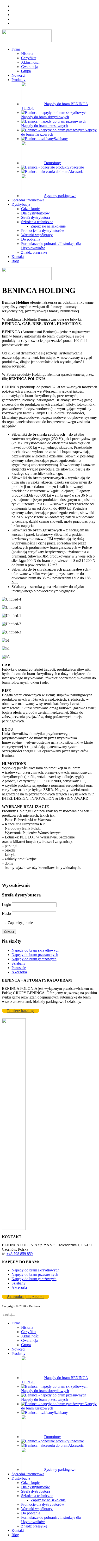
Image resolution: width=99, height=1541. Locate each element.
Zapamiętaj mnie (20, 923)
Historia (27, 53)
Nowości (18, 75)
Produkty (18, 80)
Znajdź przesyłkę (34, 252)
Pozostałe (19, 968)
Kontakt (18, 257)
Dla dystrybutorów (35, 213)
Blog (15, 261)
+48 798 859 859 (19, 1254)
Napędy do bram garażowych (34, 959)
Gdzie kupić (30, 209)
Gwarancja (29, 67)
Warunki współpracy (37, 235)
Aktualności (30, 62)
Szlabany (18, 963)
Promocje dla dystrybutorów (42, 230)
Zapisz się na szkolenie (48, 226)
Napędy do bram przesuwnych (35, 955)
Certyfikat (28, 58)
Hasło (6, 913)
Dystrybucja (21, 204)
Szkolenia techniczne (37, 222)
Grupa (26, 71)
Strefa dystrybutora (35, 217)
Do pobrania (30, 239)
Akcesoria (19, 972)
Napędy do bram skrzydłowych (35, 950)
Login (6, 905)
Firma (16, 49)
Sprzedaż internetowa (28, 200)
